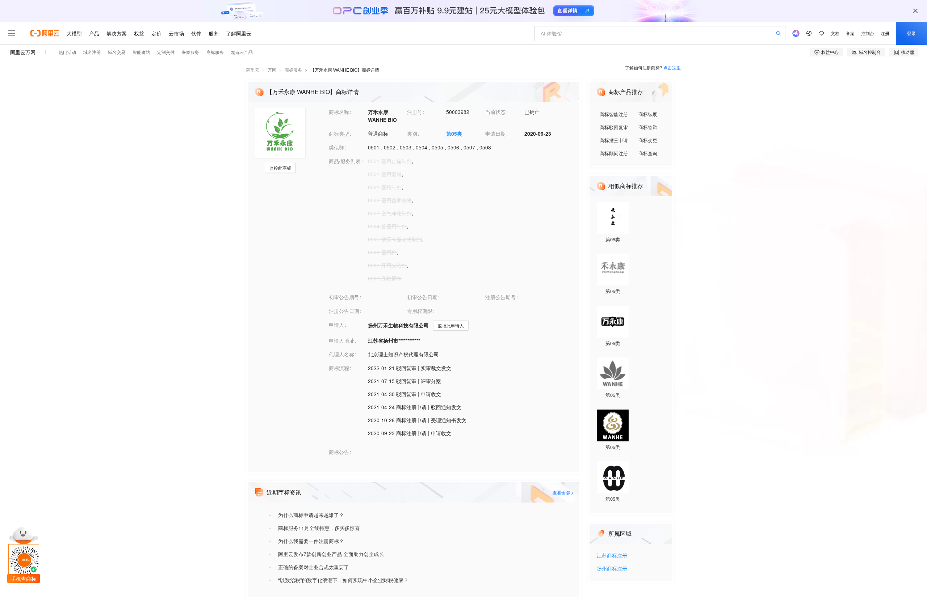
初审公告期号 (344, 297)
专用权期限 (419, 310)
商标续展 (647, 114)
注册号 (414, 111)
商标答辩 (647, 127)
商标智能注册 (614, 114)
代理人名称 (341, 354)
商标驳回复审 (614, 127)
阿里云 (252, 70)
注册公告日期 (344, 310)
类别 (412, 133)
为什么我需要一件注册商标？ (311, 540)
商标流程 (339, 368)
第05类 (454, 133)
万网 (272, 70)
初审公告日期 (422, 297)
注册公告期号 (500, 297)
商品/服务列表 (345, 161)
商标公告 (339, 451)
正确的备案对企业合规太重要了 (313, 567)
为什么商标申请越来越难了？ (311, 514)
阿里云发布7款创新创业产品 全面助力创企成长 (331, 554)
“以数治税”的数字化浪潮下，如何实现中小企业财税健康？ (343, 580)
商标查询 (647, 153)
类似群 (336, 147)
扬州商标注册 (612, 569)
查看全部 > (563, 492)
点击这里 (672, 67)
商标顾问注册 (614, 153)
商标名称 (339, 111)
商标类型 (339, 133)
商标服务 (293, 70)
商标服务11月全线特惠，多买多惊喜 (319, 527)
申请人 (336, 324)
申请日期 (495, 133)
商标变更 (647, 140)
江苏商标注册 (612, 556)
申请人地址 (341, 340)
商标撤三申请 (614, 140)
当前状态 (495, 111)
